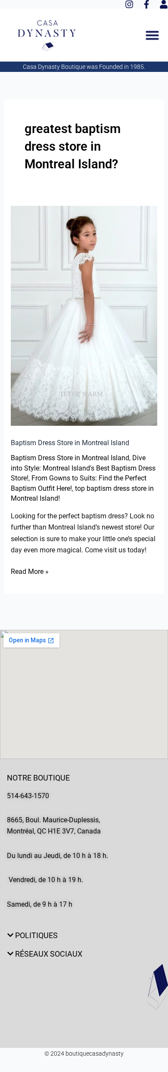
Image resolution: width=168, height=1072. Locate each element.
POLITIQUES (36, 935)
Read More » (30, 571)
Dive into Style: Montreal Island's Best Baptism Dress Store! (83, 468)
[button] (84, 778)
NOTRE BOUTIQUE (38, 777)
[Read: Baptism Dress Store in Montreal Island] (84, 315)
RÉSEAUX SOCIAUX (48, 953)
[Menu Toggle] (152, 35)
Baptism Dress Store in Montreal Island (70, 443)
